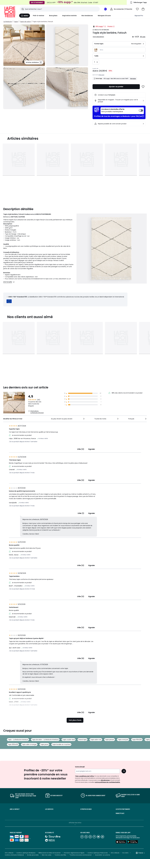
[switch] (122, 110)
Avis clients (125, 853)
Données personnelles (33, 855)
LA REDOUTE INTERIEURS (101, 30)
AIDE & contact (15, 809)
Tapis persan (109, 740)
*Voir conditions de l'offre (84, 776)
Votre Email (79, 767)
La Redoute (7, 22)
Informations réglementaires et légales (74, 853)
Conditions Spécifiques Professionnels (98, 853)
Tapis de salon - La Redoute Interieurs (45, 740)
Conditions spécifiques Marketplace (25, 853)
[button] (143, 9)
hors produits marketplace (112, 110)
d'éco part (101, 75)
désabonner (105, 780)
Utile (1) (81, 513)
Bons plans (53, 16)
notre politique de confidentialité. (107, 782)
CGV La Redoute (9, 853)
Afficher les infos (75, 823)
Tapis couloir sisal (68, 740)
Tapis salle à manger (29, 744)
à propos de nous (86, 809)
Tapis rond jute (123, 740)
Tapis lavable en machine (61, 744)
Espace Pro (139, 16)
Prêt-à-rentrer (38, 16)
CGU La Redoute (115, 853)
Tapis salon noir (95, 740)
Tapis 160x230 (137, 740)
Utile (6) (80, 658)
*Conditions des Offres (60, 855)
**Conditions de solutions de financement (80, 855)
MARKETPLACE (120, 813)
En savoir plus (135, 838)
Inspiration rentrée (69, 16)
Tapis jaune (44, 744)
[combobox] (68, 419)
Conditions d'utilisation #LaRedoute (14, 855)
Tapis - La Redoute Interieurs (18, 740)
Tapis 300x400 (13, 744)
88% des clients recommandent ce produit (126, 393)
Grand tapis (82, 740)
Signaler (91, 449)
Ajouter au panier (116, 86)
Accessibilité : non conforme (102, 855)
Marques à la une (104, 16)
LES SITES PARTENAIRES (123, 809)
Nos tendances (87, 16)
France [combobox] (140, 853)
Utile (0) (80, 449)
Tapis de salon (25, 22)
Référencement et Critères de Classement (49, 853)
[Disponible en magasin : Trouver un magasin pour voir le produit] (143, 100)
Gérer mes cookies (46, 855)
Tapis (16, 22)
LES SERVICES (49, 809)
